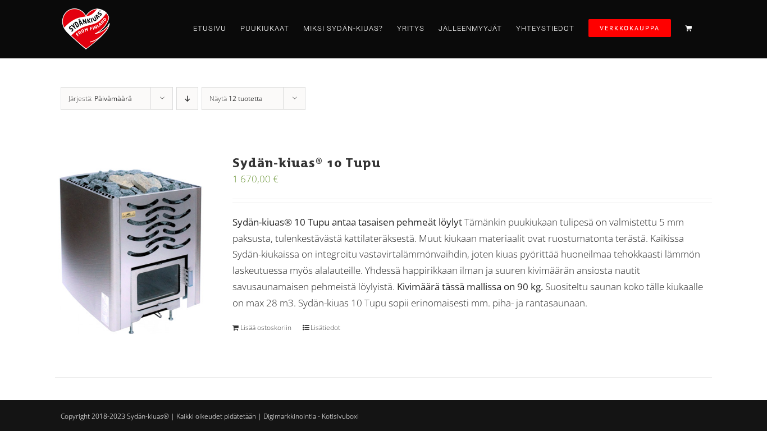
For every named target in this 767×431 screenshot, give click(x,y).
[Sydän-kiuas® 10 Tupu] (130, 252)
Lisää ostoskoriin (265, 327)
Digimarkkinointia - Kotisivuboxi (311, 416)
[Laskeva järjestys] (187, 98)
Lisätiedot (325, 327)
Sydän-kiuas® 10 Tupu (306, 162)
